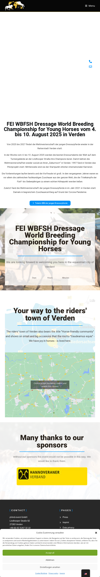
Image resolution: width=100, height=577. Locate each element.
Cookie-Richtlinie (41, 573)
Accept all (50, 552)
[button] (96, 532)
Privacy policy (53, 573)
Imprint (62, 573)
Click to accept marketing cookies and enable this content (50, 385)
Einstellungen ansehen (50, 567)
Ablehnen (50, 560)
